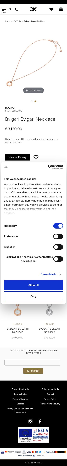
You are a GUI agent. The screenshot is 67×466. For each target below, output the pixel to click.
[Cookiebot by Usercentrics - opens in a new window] (48, 167)
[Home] (33, 9)
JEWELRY (17, 21)
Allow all (33, 285)
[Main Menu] (4, 8)
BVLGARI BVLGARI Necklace (18, 330)
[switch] (58, 236)
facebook (40, 421)
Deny (33, 296)
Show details (48, 274)
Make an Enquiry (17, 157)
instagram (30, 421)
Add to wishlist (36, 157)
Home (7, 21)
